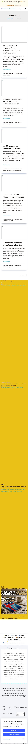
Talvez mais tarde (18, 5)
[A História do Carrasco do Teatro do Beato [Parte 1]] (14, 537)
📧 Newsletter (14, 635)
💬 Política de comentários (14, 639)
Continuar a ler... (7, 69)
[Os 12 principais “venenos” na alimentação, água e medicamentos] (14, 34)
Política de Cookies (14, 726)
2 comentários (17, 170)
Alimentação (6, 124)
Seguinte (22, 274)
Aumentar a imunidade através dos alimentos (12, 243)
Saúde (8, 74)
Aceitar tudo (14, 730)
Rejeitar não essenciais (14, 734)
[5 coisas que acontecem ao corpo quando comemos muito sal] (14, 88)
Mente (2, 484)
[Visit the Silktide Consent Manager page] (23, 739)
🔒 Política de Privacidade (8, 637)
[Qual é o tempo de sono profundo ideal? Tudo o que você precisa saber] (14, 435)
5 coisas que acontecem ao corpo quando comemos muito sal (13, 101)
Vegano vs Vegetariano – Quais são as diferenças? (13, 195)
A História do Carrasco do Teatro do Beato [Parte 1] (13, 588)
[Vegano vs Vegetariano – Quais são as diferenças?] (14, 183)
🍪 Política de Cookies (20, 637)
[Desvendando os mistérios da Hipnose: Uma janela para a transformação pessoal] (14, 332)
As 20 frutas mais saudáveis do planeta (12, 147)
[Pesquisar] (19, 8)
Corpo (4, 74)
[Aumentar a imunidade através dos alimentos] (14, 232)
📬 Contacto (21, 635)
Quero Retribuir (10, 5)
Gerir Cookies (22, 642)
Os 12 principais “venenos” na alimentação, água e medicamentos (11, 49)
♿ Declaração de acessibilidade (10, 642)
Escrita (2, 586)
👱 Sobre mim (6, 635)
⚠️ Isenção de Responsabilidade (14, 641)
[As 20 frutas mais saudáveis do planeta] (14, 136)
